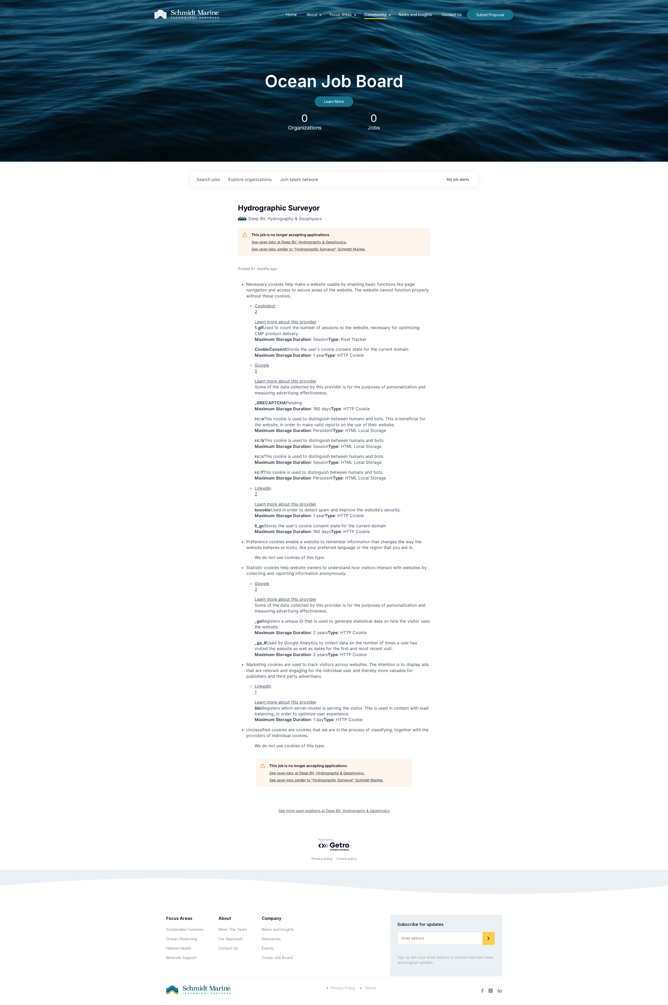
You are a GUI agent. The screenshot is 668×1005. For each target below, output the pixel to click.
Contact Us (452, 14)
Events (268, 948)
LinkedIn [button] (263, 491)
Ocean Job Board (277, 957)
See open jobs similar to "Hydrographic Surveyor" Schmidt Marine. (309, 249)
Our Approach (230, 939)
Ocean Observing (181, 939)
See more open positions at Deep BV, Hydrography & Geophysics (334, 810)
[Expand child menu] (320, 15)
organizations (250, 179)
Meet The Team (232, 929)
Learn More (334, 101)
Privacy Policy (343, 988)
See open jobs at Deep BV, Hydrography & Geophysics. (299, 242)
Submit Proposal (490, 15)
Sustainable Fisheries (185, 929)
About (312, 14)
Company (272, 918)
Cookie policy (347, 859)
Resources (271, 939)
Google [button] (262, 368)
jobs (208, 179)
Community (375, 14)
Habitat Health (178, 948)
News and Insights (415, 14)
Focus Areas (341, 14)
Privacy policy (322, 859)
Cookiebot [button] (265, 308)
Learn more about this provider (285, 321)
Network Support (181, 957)
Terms (370, 988)
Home (291, 14)
